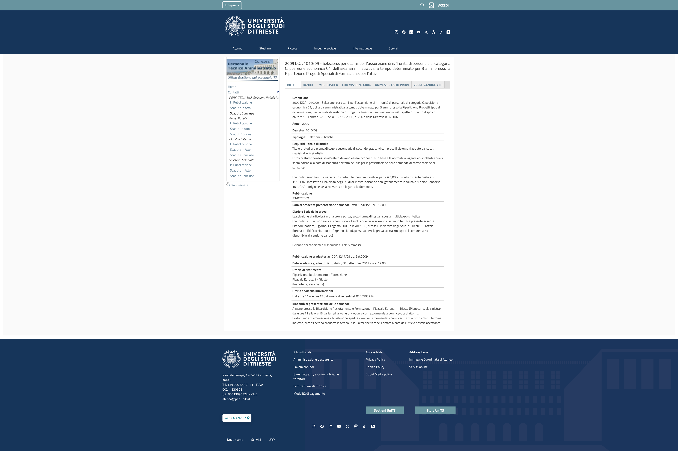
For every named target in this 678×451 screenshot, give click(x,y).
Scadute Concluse (242, 113)
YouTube (418, 32)
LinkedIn (411, 32)
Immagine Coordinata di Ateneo (431, 359)
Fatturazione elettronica (309, 386)
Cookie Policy (375, 366)
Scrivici (256, 439)
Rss (448, 32)
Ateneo (237, 48)
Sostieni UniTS (385, 410)
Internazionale (362, 48)
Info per (231, 5)
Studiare (265, 48)
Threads (433, 32)
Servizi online (418, 366)
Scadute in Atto (240, 107)
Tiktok (441, 32)
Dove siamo (235, 439)
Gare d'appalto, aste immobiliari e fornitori (316, 376)
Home (232, 86)
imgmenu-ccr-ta (252, 71)
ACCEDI (443, 5)
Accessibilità (374, 352)
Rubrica (431, 5)
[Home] (254, 27)
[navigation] (252, 122)
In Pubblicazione (241, 102)
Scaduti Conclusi (241, 134)
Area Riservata (238, 185)
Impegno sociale (325, 48)
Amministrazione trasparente (313, 359)
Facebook (404, 32)
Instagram (396, 32)
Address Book (418, 352)
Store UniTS (435, 410)
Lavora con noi (303, 366)
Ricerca (292, 48)
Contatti (233, 92)
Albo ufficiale (302, 352)
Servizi (393, 48)
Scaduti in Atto (240, 128)
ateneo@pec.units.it (236, 399)
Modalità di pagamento (309, 393)
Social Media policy (379, 374)
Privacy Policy (375, 359)
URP (272, 439)
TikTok (364, 426)
